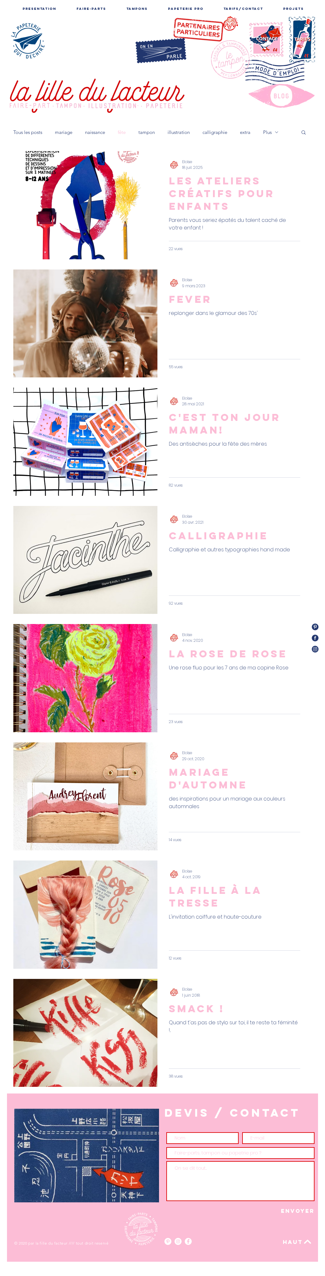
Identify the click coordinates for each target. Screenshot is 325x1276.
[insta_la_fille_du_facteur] (315, 649)
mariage (63, 132)
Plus (267, 132)
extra (245, 132)
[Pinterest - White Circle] (167, 1241)
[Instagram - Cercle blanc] (178, 1241)
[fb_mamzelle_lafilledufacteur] (315, 638)
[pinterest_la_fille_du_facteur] (315, 626)
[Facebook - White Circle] (188, 1241)
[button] (304, 133)
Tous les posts (27, 132)
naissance (95, 132)
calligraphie (214, 132)
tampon (146, 132)
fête (122, 132)
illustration (179, 132)
